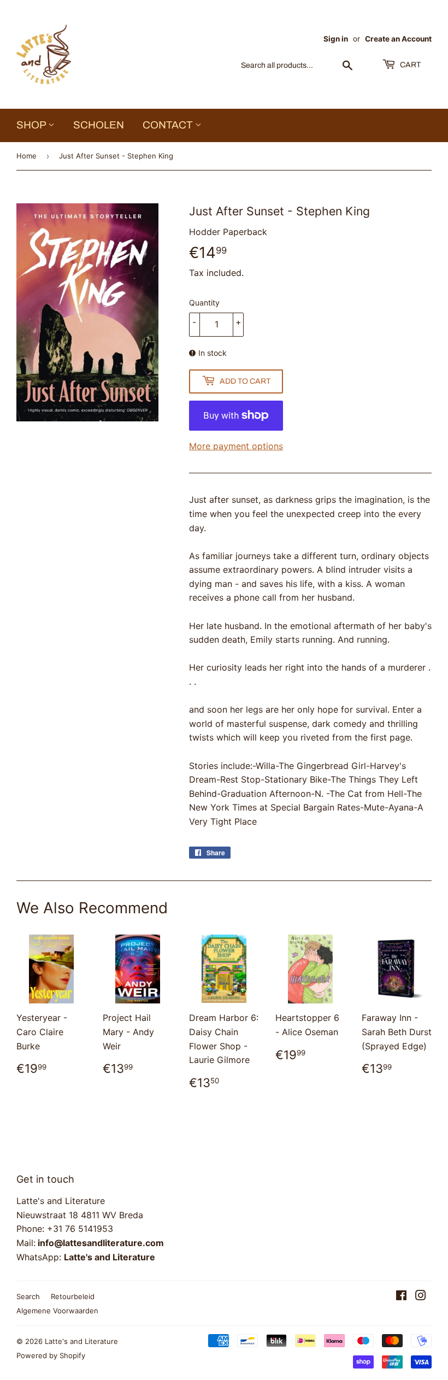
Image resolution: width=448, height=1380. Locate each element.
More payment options (236, 446)
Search (28, 1296)
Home (26, 155)
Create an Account (398, 38)
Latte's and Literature (81, 1341)
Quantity (204, 302)
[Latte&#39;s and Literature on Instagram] (420, 1296)
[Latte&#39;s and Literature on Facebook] (401, 1296)
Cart (409, 65)
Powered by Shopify (50, 1355)
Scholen (98, 125)
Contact (169, 125)
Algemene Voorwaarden (57, 1310)
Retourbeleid (73, 1296)
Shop (32, 125)
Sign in (335, 38)
